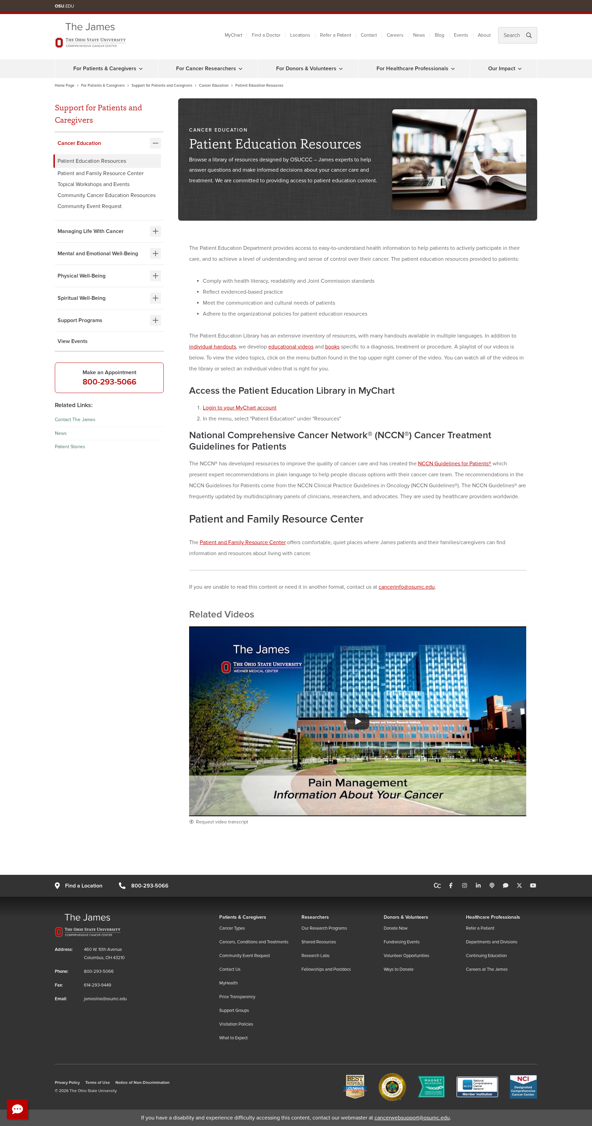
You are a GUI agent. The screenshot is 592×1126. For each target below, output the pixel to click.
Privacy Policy (67, 1082)
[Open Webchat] (17, 1109)
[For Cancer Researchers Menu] (240, 68)
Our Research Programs (324, 928)
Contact (369, 35)
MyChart (233, 35)
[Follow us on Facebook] (451, 885)
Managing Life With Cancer (91, 231)
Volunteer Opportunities (406, 955)
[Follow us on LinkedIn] (478, 885)
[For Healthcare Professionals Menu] (452, 68)
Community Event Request (90, 206)
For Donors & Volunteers (306, 68)
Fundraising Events (402, 942)
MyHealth (228, 983)
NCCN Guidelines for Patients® (454, 463)
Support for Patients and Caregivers (162, 85)
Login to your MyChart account (239, 407)
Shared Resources (318, 942)
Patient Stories (70, 447)
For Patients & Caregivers (104, 68)
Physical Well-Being (82, 275)
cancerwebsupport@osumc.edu (412, 1117)
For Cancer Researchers (206, 68)
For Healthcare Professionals (412, 68)
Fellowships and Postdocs (326, 969)
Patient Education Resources (92, 161)
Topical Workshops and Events (94, 184)
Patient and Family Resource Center (101, 173)
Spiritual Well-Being (82, 298)
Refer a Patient (335, 35)
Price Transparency (237, 997)
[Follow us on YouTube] (533, 885)
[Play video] (357, 721)
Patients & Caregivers (242, 917)
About (484, 35)
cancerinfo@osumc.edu (407, 587)
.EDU (64, 6)
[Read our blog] (505, 885)
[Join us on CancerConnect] (437, 885)
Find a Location (83, 885)
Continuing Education (486, 955)
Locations (300, 35)
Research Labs (315, 955)
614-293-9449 (97, 985)
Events (461, 35)
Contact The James (75, 420)
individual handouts (212, 346)
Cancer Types (232, 928)
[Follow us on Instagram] (464, 885)
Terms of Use (97, 1082)
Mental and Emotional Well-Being (98, 253)
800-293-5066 (109, 382)
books (332, 346)
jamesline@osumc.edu (105, 999)
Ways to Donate (399, 969)
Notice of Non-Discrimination (142, 1082)
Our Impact (501, 68)
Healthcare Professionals (493, 917)
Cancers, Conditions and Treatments (253, 942)
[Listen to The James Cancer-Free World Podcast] (492, 885)
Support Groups (234, 1010)
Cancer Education (214, 85)
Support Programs (80, 320)
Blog (439, 35)
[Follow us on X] (519, 885)
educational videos (290, 346)
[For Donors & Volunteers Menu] (340, 68)
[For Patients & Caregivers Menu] (140, 68)
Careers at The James (487, 969)
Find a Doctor (266, 35)
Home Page (64, 85)
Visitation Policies (236, 1024)
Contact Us (230, 969)
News (419, 35)
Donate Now (396, 928)
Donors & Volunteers (406, 917)
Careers (395, 35)
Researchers (315, 917)
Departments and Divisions (491, 942)
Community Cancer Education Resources (107, 195)
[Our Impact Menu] (519, 68)
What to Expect (233, 1038)
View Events (73, 341)
